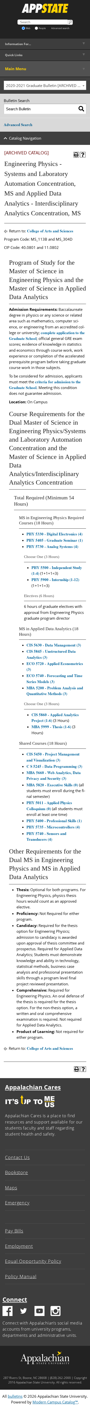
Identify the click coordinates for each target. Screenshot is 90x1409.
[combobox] (45, 85)
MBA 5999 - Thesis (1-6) (51, 726)
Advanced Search (18, 124)
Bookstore (16, 1172)
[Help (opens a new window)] (83, 154)
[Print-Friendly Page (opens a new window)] (76, 154)
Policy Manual (20, 1276)
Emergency (17, 1203)
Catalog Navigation (25, 138)
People (42, 28)
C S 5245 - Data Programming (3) (54, 766)
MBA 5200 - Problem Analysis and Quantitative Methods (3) (54, 690)
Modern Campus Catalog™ (55, 1401)
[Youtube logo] (39, 1312)
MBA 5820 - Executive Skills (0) (52, 785)
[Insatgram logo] (55, 1312)
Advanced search (60, 28)
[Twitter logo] (23, 1312)
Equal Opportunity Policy (33, 1261)
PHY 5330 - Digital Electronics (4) (54, 534)
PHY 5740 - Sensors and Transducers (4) (46, 836)
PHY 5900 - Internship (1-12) (55, 579)
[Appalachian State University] (45, 8)
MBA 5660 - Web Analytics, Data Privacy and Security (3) (53, 775)
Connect (14, 1299)
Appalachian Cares (33, 1087)
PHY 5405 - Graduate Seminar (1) (54, 540)
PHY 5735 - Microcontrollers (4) (53, 827)
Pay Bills (14, 1231)
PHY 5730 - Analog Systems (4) (52, 546)
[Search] (81, 109)
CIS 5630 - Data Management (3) (53, 645)
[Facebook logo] (7, 1312)
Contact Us (17, 1157)
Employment (19, 1246)
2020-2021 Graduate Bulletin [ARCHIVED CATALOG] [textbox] (46, 85)
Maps (11, 1188)
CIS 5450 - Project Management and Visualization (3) (53, 757)
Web (28, 28)
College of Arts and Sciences (50, 231)
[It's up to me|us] (30, 1108)
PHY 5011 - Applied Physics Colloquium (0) (49, 805)
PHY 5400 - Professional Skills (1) (54, 820)
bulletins (15, 1396)
